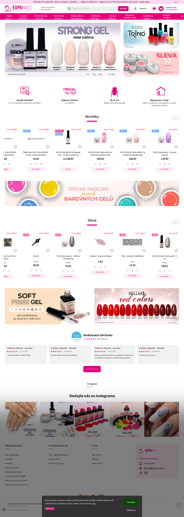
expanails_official (145, 473)
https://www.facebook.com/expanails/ (140, 473)
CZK (175, 2)
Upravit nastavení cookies (17, 506)
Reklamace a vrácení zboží (16, 480)
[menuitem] (10, 17)
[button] (9, 49)
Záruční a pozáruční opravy (16, 484)
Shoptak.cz (26, 510)
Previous (174, 119)
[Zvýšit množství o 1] (9, 164)
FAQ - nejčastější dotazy (58, 455)
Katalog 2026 (54, 459)
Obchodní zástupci (56, 463)
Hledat (123, 9)
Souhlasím (131, 502)
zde (94, 503)
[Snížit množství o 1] (63, 164)
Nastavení (49, 509)
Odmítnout (131, 510)
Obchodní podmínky (13, 472)
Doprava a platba (12, 467)
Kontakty (9, 459)
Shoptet (14, 510)
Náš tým (95, 459)
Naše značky (97, 463)
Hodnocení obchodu (98, 335)
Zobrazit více (92, 369)
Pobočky (8, 463)
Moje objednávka (12, 455)
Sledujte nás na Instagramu (92, 396)
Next (178, 119)
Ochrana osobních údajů (15, 476)
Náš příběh (96, 455)
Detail (36, 169)
